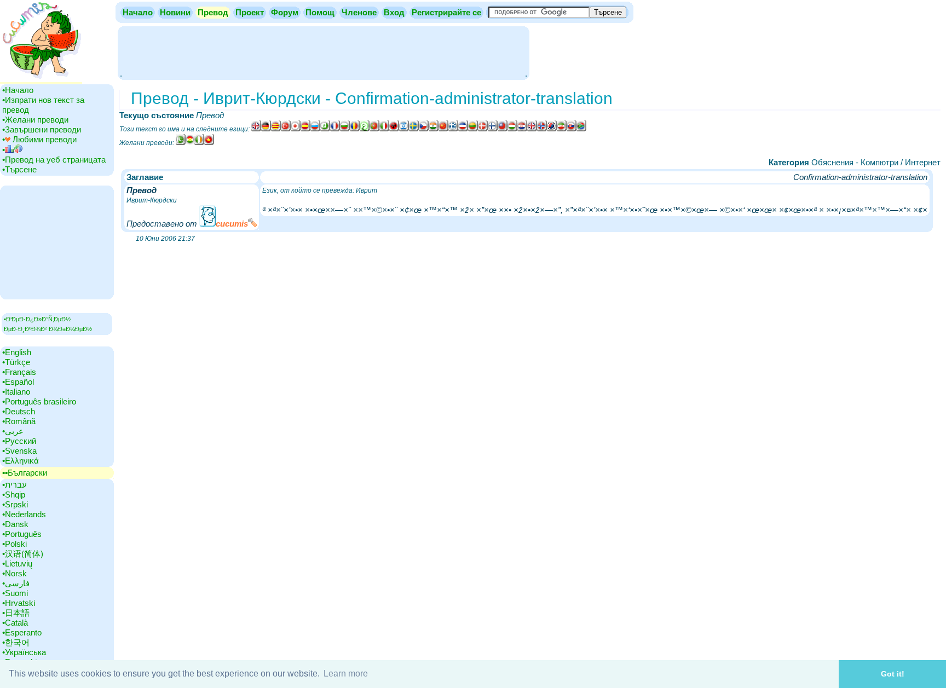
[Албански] (394, 129)
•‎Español (18, 381)
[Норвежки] (542, 129)
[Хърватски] (522, 129)
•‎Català (15, 622)
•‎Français (19, 372)
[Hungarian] (512, 129)
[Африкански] (581, 129)
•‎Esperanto (22, 632)
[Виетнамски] (209, 143)
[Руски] (315, 129)
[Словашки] (571, 129)
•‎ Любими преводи (39, 139)
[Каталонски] (276, 129)
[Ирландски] (199, 143)
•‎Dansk (15, 524)
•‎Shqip (13, 494)
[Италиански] (384, 129)
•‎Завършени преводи (41, 129)
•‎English (16, 352)
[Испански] (305, 129)
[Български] (345, 129)
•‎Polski (14, 543)
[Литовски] (473, 129)
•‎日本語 (16, 612)
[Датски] (483, 129)
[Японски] (296, 129)
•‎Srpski (15, 504)
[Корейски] (552, 129)
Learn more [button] (346, 673)
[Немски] (266, 129)
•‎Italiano (16, 391)
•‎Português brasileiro (39, 401)
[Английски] (256, 129)
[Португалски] (374, 129)
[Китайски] (502, 129)
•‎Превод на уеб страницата (54, 159)
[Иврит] (404, 129)
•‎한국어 (16, 642)
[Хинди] (434, 129)
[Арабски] (365, 129)
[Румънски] (355, 129)
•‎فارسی (16, 583)
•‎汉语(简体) (22, 553)
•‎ (3, 149)
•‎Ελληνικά (20, 460)
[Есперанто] (325, 129)
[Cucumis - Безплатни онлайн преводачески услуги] (41, 79)
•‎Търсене (19, 169)
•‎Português (22, 534)
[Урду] (181, 143)
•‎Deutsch (18, 411)
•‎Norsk (14, 573)
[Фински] (493, 129)
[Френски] (335, 129)
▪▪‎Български (24, 472)
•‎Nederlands (24, 514)
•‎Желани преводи (35, 119)
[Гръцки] (453, 129)
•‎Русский (19, 441)
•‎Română (19, 421)
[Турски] (286, 129)
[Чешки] (424, 129)
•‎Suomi (15, 593)
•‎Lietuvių (17, 563)
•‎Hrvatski (18, 603)
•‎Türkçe (16, 362)
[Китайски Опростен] (443, 129)
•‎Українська (24, 652)
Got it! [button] (892, 673)
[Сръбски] (463, 129)
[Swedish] (414, 129)
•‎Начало (17, 90)
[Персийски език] (562, 129)
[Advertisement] (323, 52)
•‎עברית (14, 484)
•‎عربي (13, 431)
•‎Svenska (19, 450)
